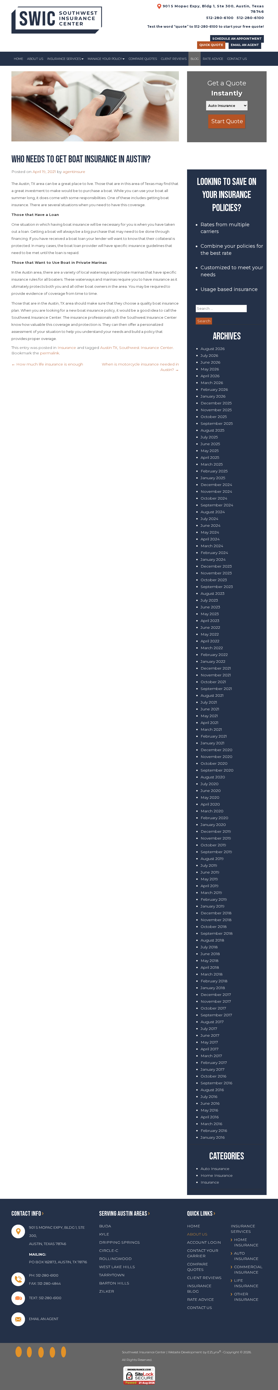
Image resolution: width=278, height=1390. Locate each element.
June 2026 (210, 362)
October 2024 (214, 498)
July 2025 (209, 437)
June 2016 (210, 1103)
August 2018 (212, 940)
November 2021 (216, 675)
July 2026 (209, 355)
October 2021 (213, 681)
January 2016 (213, 1137)
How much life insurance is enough (47, 364)
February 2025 (214, 471)
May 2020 (210, 797)
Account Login (204, 1242)
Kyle (104, 1234)
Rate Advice (213, 59)
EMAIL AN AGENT (245, 45)
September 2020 (217, 770)
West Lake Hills (117, 1266)
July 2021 (209, 702)
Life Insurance (246, 1283)
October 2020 (214, 763)
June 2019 (210, 872)
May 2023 (210, 613)
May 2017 (209, 1042)
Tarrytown (112, 1275)
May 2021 (209, 715)
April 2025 (210, 457)
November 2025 (216, 409)
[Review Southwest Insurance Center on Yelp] (54, 1352)
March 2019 (211, 892)
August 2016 (212, 1089)
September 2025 (217, 423)
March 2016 (211, 1123)
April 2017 (210, 1049)
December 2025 (216, 403)
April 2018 (210, 967)
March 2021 (211, 729)
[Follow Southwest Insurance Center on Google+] (31, 1352)
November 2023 (216, 573)
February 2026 (214, 389)
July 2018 (209, 947)
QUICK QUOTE (211, 45)
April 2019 (210, 885)
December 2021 (216, 668)
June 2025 (210, 443)
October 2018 (214, 926)
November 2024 (216, 491)
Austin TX (108, 347)
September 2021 (216, 688)
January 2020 (213, 824)
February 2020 (214, 817)
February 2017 (214, 1062)
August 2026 (213, 348)
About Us (35, 59)
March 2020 (212, 811)
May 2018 (210, 960)
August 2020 (213, 777)
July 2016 (209, 1096)
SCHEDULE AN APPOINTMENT (237, 39)
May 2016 (209, 1110)
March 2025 (212, 464)
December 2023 (216, 566)
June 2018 (210, 953)
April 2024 (210, 539)
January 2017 (213, 1069)
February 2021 (214, 736)
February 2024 (214, 552)
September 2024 (217, 505)
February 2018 (214, 981)
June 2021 (210, 709)
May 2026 (210, 369)
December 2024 (216, 484)
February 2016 (214, 1130)
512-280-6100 (250, 18)
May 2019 (209, 879)
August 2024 (213, 511)
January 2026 (213, 396)
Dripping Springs (119, 1242)
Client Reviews (174, 59)
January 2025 (213, 477)
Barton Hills (114, 1283)
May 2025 (210, 450)
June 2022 (210, 627)
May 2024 (210, 532)
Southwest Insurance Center (146, 347)
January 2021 (213, 743)
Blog (195, 59)
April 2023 (210, 620)
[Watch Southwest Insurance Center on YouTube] (65, 1352)
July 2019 (209, 865)
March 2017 (211, 1055)
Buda (105, 1226)
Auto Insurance (215, 1168)
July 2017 (209, 1028)
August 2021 (212, 695)
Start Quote (227, 121)
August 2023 (213, 593)
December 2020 (216, 749)
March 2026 (212, 382)
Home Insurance (217, 1175)
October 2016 (213, 1076)
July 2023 (209, 600)
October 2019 (213, 845)
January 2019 (213, 906)
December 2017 (216, 994)
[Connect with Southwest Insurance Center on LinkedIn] (42, 1352)
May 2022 (210, 634)
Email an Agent (43, 1319)
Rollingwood (115, 1258)
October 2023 (214, 579)
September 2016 (216, 1083)
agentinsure (74, 171)
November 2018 (216, 919)
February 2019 (214, 899)
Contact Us (237, 59)
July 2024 (209, 518)
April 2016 (210, 1117)
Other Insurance (246, 1297)
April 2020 (210, 804)
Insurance (67, 347)
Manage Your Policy (105, 59)
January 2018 (213, 987)
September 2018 (217, 933)
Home (18, 59)
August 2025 (212, 430)
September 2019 (216, 851)
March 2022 (212, 647)
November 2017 (216, 1001)
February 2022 (214, 654)
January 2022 (213, 661)
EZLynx (213, 1352)
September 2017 (216, 1015)
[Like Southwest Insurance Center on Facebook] (19, 1352)
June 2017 (210, 1035)
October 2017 (213, 1008)
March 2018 (212, 974)
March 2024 (212, 545)
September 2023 (217, 586)
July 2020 (210, 783)
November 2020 (216, 756)
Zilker (106, 1291)
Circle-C (108, 1250)
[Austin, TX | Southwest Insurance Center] (56, 18)
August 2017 (212, 1021)
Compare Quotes (143, 59)
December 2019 (216, 831)
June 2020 (211, 790)
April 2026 (210, 375)
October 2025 (214, 416)
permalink (49, 353)
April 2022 (210, 641)
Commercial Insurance (248, 1269)
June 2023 (210, 607)
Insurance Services (64, 59)
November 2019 (216, 838)
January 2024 (213, 559)
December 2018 (216, 913)
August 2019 (212, 858)
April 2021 (210, 722)
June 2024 (210, 525)
